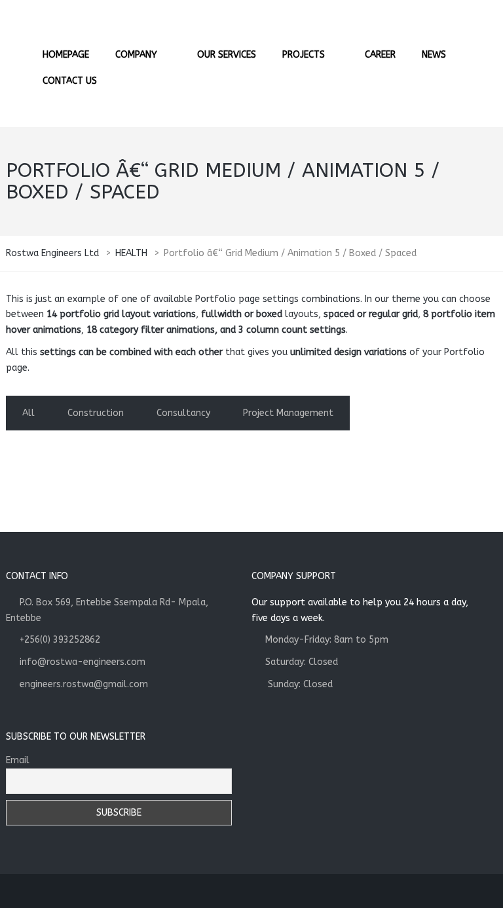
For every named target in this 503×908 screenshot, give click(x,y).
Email (17, 760)
